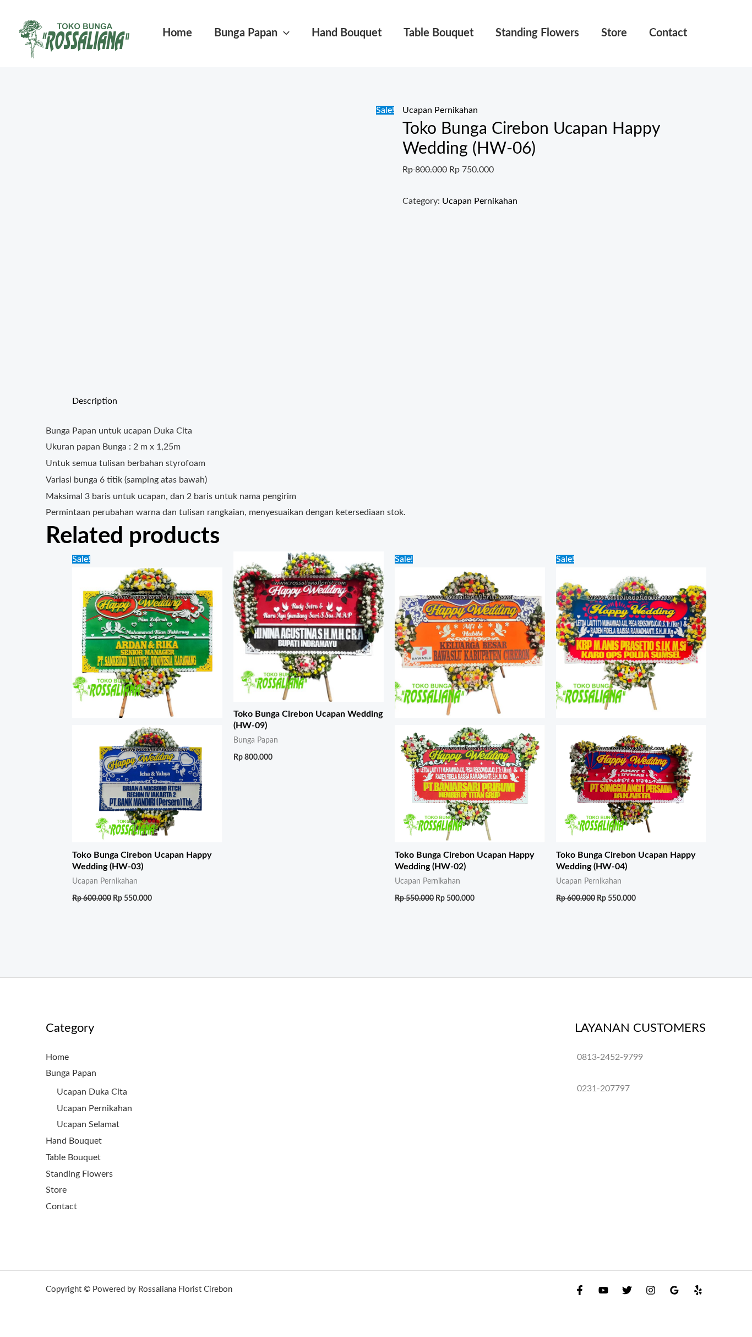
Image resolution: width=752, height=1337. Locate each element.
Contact (668, 33)
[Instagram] (651, 1290)
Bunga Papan (245, 33)
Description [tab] (94, 401)
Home (177, 33)
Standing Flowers (537, 33)
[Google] (674, 1290)
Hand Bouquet (347, 33)
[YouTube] (603, 1290)
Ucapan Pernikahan (440, 110)
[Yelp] (698, 1290)
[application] (283, 33)
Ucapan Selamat (88, 1124)
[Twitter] (627, 1290)
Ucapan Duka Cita (92, 1091)
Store (614, 33)
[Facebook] (580, 1290)
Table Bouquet (438, 33)
